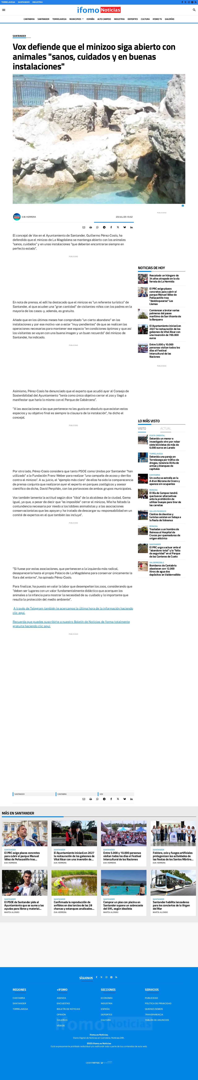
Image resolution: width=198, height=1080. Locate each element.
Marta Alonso (11, 912)
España (105, 1009)
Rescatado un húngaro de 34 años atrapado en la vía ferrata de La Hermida (164, 278)
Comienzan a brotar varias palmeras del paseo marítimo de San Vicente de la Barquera (165, 315)
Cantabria (62, 794)
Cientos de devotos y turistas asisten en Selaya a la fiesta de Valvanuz (165, 517)
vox (101, 794)
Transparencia (154, 1014)
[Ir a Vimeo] (192, 2)
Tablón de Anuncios (157, 1020)
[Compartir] (97, 227)
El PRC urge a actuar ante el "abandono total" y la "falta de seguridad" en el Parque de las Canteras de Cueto (165, 552)
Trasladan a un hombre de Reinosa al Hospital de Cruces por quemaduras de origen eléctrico (164, 533)
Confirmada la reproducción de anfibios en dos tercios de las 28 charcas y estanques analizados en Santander (73, 907)
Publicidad (151, 998)
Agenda (61, 998)
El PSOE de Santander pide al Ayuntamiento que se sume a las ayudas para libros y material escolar (24, 907)
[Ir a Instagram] (189, 2)
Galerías (62, 1020)
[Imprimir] (90, 227)
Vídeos (61, 1025)
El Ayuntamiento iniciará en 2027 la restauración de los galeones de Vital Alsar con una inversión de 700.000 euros (165, 332)
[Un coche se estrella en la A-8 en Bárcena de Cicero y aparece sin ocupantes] (143, 479)
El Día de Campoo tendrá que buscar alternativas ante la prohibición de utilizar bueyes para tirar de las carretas (165, 499)
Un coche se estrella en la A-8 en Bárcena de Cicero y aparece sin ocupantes (164, 481)
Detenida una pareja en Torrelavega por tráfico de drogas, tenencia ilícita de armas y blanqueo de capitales (164, 463)
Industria (37, 2)
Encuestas (63, 1003)
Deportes (106, 1014)
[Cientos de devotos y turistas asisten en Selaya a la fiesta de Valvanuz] (143, 515)
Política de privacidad (158, 1003)
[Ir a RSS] (195, 2)
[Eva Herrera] (17, 217)
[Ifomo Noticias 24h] (99, 10)
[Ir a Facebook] (182, 2)
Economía (107, 998)
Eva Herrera (29, 217)
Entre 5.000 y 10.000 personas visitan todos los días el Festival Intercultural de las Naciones (164, 350)
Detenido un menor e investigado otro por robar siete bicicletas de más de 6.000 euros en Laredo (164, 443)
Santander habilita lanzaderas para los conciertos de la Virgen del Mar (171, 905)
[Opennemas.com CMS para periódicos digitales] (99, 1062)
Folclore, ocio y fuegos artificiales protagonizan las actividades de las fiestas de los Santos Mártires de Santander (173, 857)
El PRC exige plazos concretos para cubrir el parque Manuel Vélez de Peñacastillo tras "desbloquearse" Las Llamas (162, 296)
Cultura (106, 1020)
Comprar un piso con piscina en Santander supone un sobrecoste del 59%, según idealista (123, 905)
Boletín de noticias (68, 1009)
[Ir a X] (185, 2)
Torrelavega (8, 2)
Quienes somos (154, 1009)
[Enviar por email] (84, 227)
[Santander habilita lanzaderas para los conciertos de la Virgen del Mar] (173, 883)
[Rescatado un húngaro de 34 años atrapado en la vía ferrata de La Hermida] (143, 279)
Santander (24, 2)
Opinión (61, 1014)
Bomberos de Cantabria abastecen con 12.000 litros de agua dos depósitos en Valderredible (164, 570)
